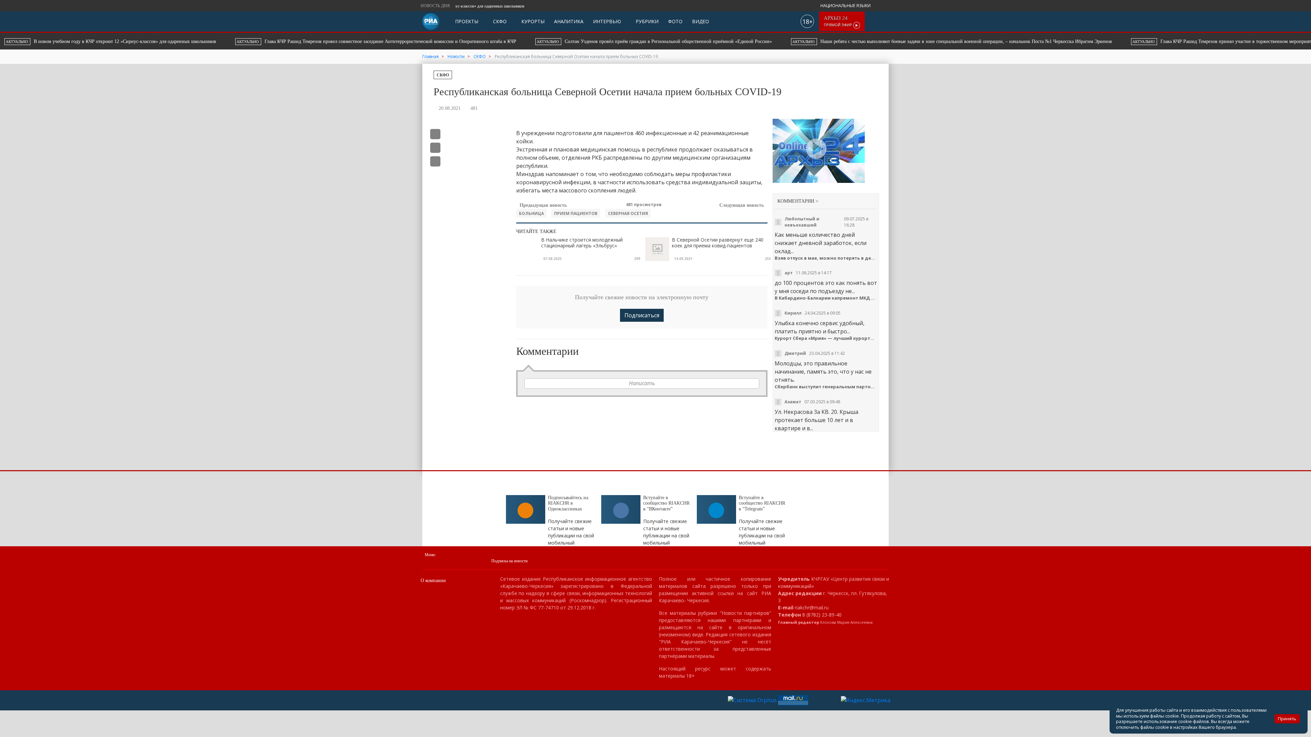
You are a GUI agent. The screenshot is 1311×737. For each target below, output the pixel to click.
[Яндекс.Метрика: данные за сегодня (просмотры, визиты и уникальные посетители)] (865, 700)
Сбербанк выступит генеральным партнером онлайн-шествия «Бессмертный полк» (826, 387)
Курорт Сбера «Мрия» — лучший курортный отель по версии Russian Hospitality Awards (826, 338)
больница (531, 213)
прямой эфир (838, 21)
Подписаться (641, 315)
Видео (700, 21)
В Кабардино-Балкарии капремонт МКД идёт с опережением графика (826, 298)
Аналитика (568, 21)
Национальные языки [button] (846, 6)
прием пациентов (575, 213)
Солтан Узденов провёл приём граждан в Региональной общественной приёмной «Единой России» (416, 41)
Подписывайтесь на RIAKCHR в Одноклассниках (568, 503)
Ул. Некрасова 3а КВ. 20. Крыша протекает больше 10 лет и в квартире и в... (816, 420)
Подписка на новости (509, 561)
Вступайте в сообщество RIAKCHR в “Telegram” (762, 503)
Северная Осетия (628, 213)
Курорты (532, 21)
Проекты (466, 21)
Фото (675, 21)
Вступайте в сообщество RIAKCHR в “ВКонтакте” (666, 503)
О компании (433, 580)
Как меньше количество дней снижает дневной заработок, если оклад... (820, 243)
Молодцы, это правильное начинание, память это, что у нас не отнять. (823, 372)
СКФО (499, 21)
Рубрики (646, 21)
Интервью (607, 21)
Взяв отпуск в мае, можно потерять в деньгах (826, 258)
